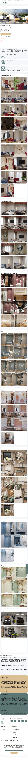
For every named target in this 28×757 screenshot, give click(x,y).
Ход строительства (6, 727)
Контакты (4, 731)
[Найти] (26, 0)
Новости (14, 732)
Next (26, 17)
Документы (4, 729)
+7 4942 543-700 (16, 3)
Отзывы (14, 735)
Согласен (14, 752)
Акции (14, 727)
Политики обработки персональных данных (14, 749)
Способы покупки (16, 729)
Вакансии (15, 737)
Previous (1, 17)
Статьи (14, 731)
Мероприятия (15, 734)
